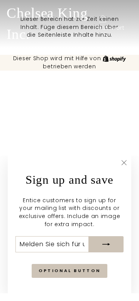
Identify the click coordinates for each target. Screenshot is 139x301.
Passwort (111, 28)
